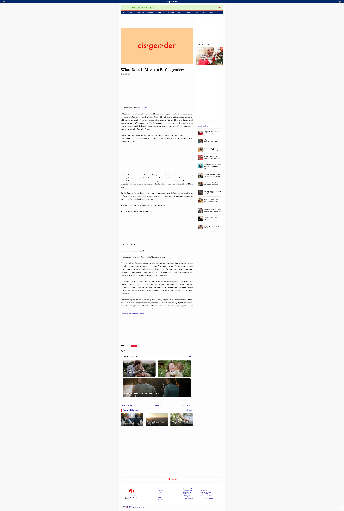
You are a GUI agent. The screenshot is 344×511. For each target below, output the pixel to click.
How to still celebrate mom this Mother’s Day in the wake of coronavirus (173, 372)
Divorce (179, 12)
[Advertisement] (156, 21)
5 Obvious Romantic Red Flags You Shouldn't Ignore (212, 132)
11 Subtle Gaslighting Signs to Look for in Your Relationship (212, 175)
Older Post (186, 405)
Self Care (195, 12)
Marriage (160, 12)
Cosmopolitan (143, 108)
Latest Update (203, 126)
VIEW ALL (217, 126)
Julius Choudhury (139, 507)
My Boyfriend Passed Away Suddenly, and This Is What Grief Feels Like (138, 372)
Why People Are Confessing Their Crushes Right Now (142, 393)
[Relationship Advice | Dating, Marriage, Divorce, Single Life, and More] (143, 8)
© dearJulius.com (131, 497)
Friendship (130, 12)
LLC (129, 506)
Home (122, 66)
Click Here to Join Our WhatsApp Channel (132, 313)
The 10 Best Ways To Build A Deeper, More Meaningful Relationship (212, 201)
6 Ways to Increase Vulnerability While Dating (211, 140)
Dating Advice (150, 12)
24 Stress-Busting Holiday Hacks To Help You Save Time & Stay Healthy (209, 57)
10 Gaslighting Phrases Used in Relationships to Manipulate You (212, 166)
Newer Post (127, 405)
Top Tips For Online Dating (130, 424)
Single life (204, 12)
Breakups (187, 12)
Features (130, 66)
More (211, 12)
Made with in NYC (126, 507)
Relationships (140, 12)
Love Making (170, 12)
